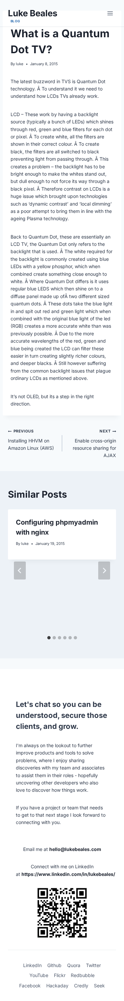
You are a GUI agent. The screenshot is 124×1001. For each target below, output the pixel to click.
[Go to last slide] (20, 571)
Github (54, 965)
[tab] (49, 637)
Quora (73, 965)
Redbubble (83, 975)
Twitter (93, 965)
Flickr (59, 975)
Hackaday (57, 985)
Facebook (30, 985)
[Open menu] (110, 13)
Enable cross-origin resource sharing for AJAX (94, 443)
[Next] (104, 571)
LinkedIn (32, 965)
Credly (81, 985)
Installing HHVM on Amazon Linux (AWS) (31, 440)
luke (19, 64)
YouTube (38, 975)
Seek (99, 985)
